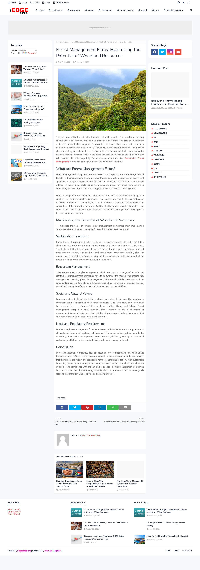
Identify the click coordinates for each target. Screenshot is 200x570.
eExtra (157, 164)
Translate (32, 53)
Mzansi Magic (160, 129)
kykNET (157, 173)
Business (65, 42)
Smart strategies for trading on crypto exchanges (32, 121)
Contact (36, 2)
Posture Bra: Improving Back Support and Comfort (36, 147)
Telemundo (159, 155)
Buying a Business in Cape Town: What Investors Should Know (69, 484)
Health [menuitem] (144, 10)
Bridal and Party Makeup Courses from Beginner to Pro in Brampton (169, 102)
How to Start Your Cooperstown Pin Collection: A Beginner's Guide (99, 484)
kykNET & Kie (160, 177)
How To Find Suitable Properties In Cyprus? (33, 108)
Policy (47, 2)
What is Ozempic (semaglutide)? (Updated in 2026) (35, 94)
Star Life (158, 151)
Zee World (159, 159)
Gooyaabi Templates (52, 551)
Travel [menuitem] (91, 10)
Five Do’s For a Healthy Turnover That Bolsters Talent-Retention (34, 68)
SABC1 (157, 142)
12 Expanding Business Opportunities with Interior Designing (36, 174)
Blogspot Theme (24, 551)
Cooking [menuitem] (74, 10)
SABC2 (157, 146)
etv (155, 168)
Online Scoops (14, 512)
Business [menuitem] (56, 10)
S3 (155, 137)
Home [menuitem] (41, 10)
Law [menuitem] (157, 10)
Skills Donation (14, 509)
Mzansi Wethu (161, 133)
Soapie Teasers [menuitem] (173, 10)
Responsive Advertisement (100, 27)
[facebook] (178, 2)
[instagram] (188, 2)
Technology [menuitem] (107, 10)
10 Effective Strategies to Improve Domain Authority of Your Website (35, 81)
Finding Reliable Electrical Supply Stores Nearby (165, 524)
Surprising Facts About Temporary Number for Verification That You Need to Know (34, 161)
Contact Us (187, 551)
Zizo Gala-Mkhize (64, 62)
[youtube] (178, 52)
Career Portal (14, 514)
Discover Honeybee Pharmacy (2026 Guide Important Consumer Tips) (35, 134)
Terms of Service (62, 2)
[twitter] (183, 2)
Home (13, 2)
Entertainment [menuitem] (127, 10)
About (24, 2)
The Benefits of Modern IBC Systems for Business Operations (130, 484)
